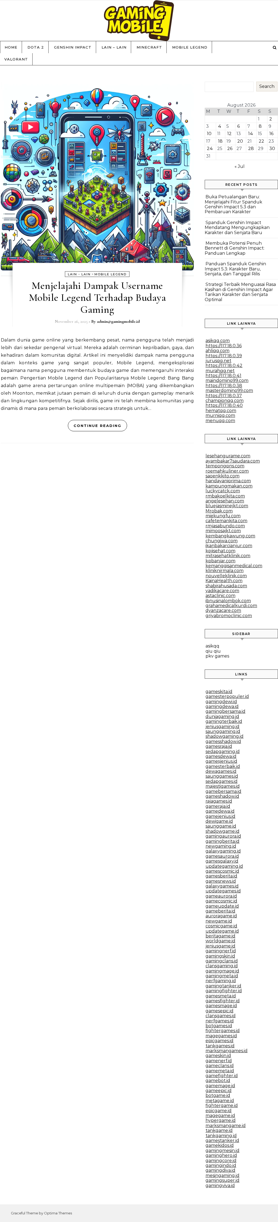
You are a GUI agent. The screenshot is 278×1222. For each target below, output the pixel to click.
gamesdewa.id (221, 756)
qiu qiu (213, 651)
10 (209, 133)
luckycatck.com (223, 490)
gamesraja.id (219, 746)
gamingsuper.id (222, 1180)
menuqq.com (220, 420)
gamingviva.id (220, 1185)
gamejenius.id (220, 816)
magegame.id (220, 1115)
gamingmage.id (222, 971)
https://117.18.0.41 (223, 375)
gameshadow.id (222, 796)
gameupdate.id (222, 906)
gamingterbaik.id (224, 721)
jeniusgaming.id (222, 726)
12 (229, 133)
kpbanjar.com (220, 560)
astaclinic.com (220, 595)
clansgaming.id (222, 965)
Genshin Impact (72, 47)
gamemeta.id (220, 1070)
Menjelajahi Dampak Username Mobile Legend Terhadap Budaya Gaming (97, 297)
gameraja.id (218, 806)
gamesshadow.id (223, 741)
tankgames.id (220, 1045)
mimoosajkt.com (223, 530)
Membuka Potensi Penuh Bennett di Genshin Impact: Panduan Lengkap (234, 248)
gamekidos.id (220, 1145)
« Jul (240, 166)
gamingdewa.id (222, 706)
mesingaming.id (222, 1175)
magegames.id (221, 1035)
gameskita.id (219, 691)
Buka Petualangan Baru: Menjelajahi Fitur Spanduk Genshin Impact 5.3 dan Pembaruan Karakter (233, 204)
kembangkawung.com (230, 535)
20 (240, 141)
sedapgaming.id (223, 751)
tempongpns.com (225, 465)
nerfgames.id (220, 1020)
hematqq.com (221, 410)
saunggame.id (221, 826)
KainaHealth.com (224, 580)
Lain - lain (79, 274)
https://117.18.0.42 (224, 365)
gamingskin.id (220, 956)
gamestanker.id (222, 1140)
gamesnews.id (221, 881)
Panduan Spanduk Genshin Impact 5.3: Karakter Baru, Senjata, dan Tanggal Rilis (235, 268)
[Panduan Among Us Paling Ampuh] (139, 22)
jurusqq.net (218, 360)
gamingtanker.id (223, 985)
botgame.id (218, 1095)
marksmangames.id (227, 1050)
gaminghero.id (221, 1155)
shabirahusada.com (226, 585)
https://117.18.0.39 (224, 355)
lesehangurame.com (228, 455)
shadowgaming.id (225, 736)
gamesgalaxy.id (222, 861)
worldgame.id (220, 940)
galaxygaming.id (223, 851)
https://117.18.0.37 (224, 395)
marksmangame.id (226, 1125)
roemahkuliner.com (227, 471)
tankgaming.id (221, 1135)
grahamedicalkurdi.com (231, 605)
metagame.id (220, 1100)
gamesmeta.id (221, 995)
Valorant (16, 59)
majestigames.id (223, 786)
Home (11, 47)
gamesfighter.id (223, 1000)
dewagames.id (221, 771)
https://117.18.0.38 (224, 385)
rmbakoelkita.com (225, 496)
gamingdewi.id (221, 701)
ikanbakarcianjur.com (229, 545)
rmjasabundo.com (225, 525)
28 (251, 148)
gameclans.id (220, 1065)
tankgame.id (219, 1130)
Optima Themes (58, 1213)
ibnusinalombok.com (228, 600)
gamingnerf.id (221, 950)
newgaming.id (221, 846)
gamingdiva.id (220, 1170)
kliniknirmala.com (225, 570)
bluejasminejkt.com (227, 505)
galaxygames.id (222, 886)
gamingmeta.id (222, 975)
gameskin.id (218, 1055)
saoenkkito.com (222, 475)
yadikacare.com (222, 590)
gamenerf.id (219, 1060)
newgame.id (219, 921)
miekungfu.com (223, 515)
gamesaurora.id (222, 856)
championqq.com (225, 400)
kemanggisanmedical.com (234, 565)
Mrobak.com (219, 510)
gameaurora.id (221, 896)
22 (261, 141)
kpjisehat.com (220, 550)
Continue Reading (97, 425)
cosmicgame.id (221, 926)
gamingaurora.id (223, 836)
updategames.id (223, 891)
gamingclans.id (222, 960)
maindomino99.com (227, 380)
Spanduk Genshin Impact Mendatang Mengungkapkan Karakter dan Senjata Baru (237, 227)
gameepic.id (219, 1090)
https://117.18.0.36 (224, 345)
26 (229, 148)
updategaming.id (224, 866)
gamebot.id (218, 1080)
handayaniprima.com (228, 480)
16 (271, 133)
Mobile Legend (189, 47)
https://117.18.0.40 (224, 405)
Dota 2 (35, 47)
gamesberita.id (221, 876)
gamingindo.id (221, 1165)
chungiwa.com (222, 540)
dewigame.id (219, 821)
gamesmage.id (221, 1005)
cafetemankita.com (226, 520)
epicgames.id (219, 1040)
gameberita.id (220, 911)
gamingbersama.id (225, 711)
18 (220, 141)
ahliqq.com (217, 350)
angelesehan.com (225, 500)
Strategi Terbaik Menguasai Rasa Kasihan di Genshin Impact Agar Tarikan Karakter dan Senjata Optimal (240, 292)
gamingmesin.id (222, 1150)
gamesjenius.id (221, 761)
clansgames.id (221, 1015)
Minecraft (149, 47)
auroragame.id (221, 915)
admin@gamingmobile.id (118, 321)
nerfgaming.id (221, 980)
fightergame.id (222, 1105)
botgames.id (219, 1025)
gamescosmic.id (222, 871)
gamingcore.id (221, 1160)
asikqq (212, 646)
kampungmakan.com (229, 486)
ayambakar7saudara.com (233, 461)
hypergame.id (221, 1120)
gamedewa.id (220, 811)
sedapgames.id (222, 781)
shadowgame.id (222, 831)
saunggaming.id (223, 731)
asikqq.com (218, 340)
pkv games (217, 656)
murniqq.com (220, 415)
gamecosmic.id (221, 901)
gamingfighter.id (224, 990)
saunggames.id (222, 776)
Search (266, 86)
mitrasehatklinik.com (228, 555)
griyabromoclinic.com (229, 615)
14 (250, 133)
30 (272, 148)
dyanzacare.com (223, 610)
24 (210, 148)
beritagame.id (220, 936)
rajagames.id (219, 801)
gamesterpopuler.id (227, 696)
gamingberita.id (222, 841)
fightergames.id (223, 1030)
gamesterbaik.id (223, 766)
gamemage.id (220, 1085)
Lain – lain (114, 47)
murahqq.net (220, 370)
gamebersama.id (223, 791)
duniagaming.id (222, 716)
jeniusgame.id (220, 946)
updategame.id (222, 931)
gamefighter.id (222, 1075)
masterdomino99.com (229, 390)
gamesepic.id (219, 1010)
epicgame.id (219, 1110)
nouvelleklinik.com (226, 575)
